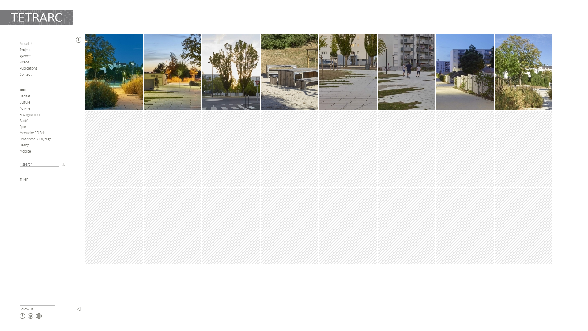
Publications (28, 68)
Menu (78, 309)
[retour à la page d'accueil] (36, 17)
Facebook (22, 316)
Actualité (26, 43)
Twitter (30, 316)
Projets (25, 50)
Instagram (39, 316)
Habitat (25, 96)
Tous (23, 90)
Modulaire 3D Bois (32, 133)
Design (24, 145)
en (26, 179)
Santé (24, 120)
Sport (24, 126)
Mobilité (25, 151)
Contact (26, 74)
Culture (25, 102)
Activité (25, 108)
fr (21, 179)
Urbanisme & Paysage (35, 139)
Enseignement (30, 114)
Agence (25, 56)
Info (78, 40)
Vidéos (24, 62)
